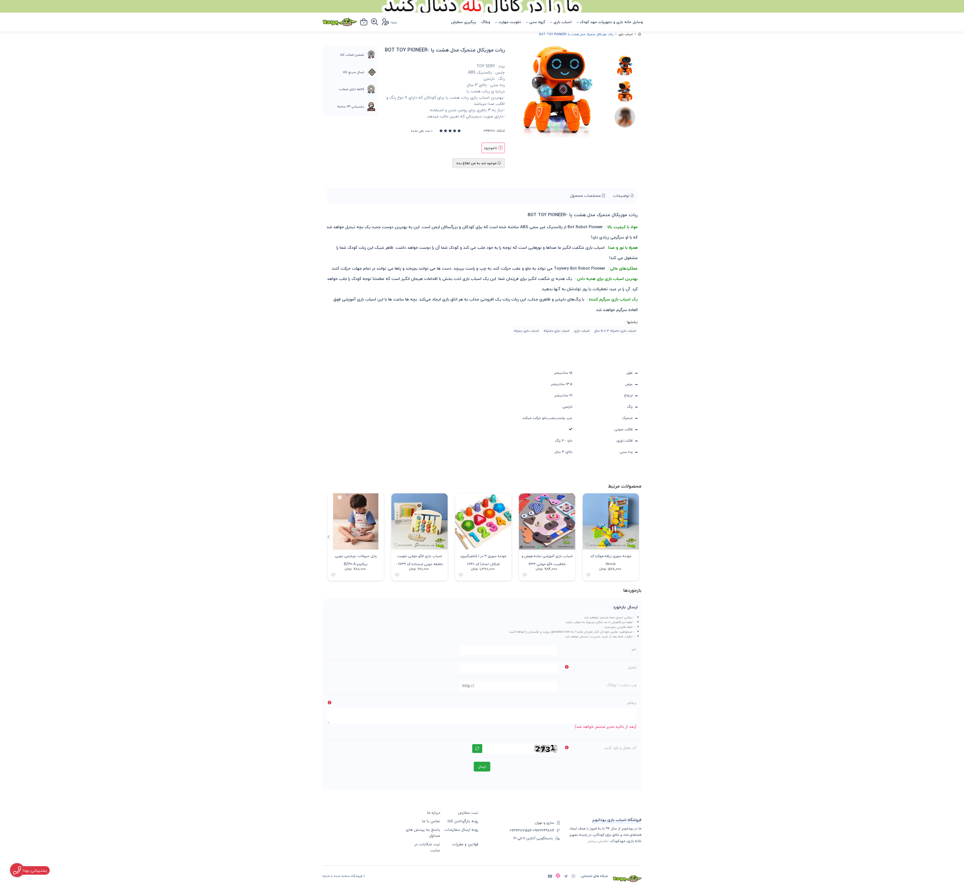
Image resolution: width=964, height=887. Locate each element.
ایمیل (632, 667)
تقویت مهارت (509, 22)
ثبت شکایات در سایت (427, 847)
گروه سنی (537, 22)
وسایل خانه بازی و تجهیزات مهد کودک (611, 22)
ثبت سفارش (468, 812)
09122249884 (543, 830)
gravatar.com (560, 631)
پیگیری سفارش (463, 22)
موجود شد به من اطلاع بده (477, 163)
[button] (328, 537)
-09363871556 (521, 830)
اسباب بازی (563, 22)
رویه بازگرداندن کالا (462, 821)
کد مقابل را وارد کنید (620, 747)
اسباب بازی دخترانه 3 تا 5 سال (615, 330)
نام (634, 649)
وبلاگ (485, 22)
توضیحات (622, 195)
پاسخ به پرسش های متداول (423, 832)
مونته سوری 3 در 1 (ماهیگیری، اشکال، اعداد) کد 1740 (483, 559)
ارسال (482, 766)
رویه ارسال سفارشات (461, 829)
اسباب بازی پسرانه (526, 330)
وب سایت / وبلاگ (621, 685)
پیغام (631, 702)
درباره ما (433, 812)
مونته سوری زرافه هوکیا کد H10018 (610, 559)
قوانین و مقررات (465, 844)
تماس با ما (431, 821)
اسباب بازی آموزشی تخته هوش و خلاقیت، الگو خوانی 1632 (547, 559)
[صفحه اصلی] (639, 34)
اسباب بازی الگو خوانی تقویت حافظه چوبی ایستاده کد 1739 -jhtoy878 (419, 559)
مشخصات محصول (586, 195)
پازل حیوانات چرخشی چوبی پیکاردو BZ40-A (356, 559)
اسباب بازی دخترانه (556, 330)
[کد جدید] (477, 748)
